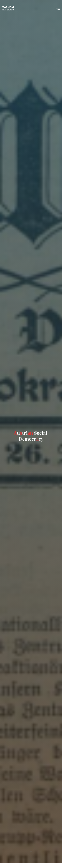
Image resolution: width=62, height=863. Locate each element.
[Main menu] (57, 8)
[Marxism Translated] (8, 8)
